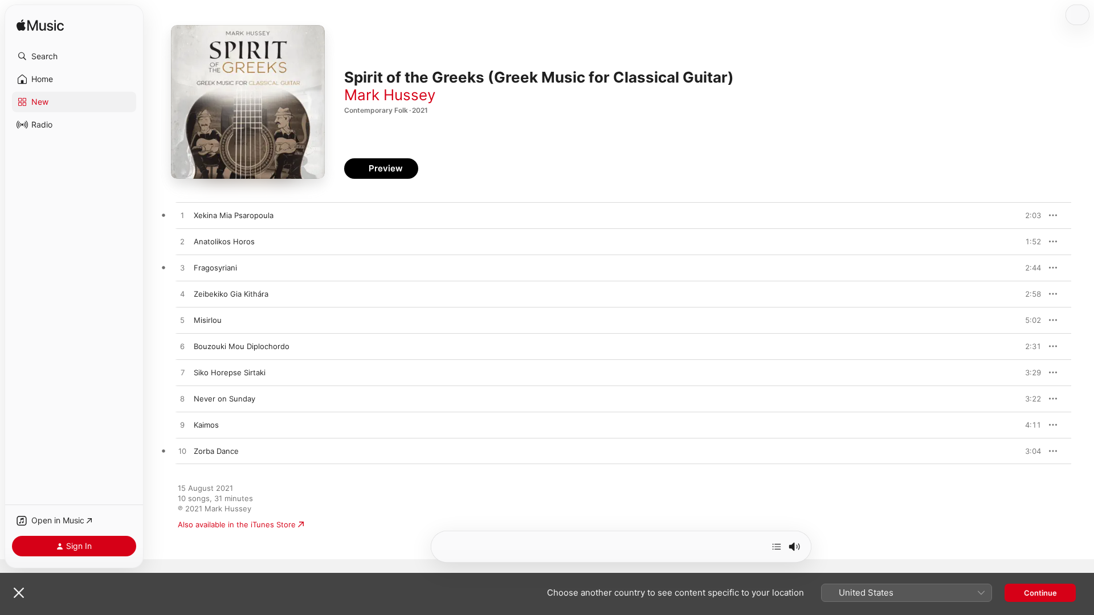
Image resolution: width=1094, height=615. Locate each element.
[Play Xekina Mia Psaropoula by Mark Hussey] (182, 216)
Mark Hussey (389, 95)
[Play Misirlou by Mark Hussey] (182, 320)
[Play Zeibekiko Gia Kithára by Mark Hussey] (182, 294)
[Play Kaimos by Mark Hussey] (182, 425)
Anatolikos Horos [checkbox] (224, 241)
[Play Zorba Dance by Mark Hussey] (182, 451)
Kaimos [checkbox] (206, 424)
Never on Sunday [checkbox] (224, 398)
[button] (74, 56)
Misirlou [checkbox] (208, 320)
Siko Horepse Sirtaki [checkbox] (230, 372)
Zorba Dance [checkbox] (216, 451)
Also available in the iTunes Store (237, 524)
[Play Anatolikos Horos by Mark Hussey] (182, 242)
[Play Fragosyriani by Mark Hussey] (182, 268)
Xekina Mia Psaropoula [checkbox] (234, 215)
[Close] (19, 593)
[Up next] (776, 547)
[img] (40, 25)
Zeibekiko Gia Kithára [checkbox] (231, 293)
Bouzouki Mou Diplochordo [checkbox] (241, 346)
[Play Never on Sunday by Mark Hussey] (182, 399)
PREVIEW (1028, 215)
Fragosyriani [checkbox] (215, 267)
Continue (1040, 592)
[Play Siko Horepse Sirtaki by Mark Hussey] (182, 373)
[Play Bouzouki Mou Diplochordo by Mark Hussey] (182, 347)
